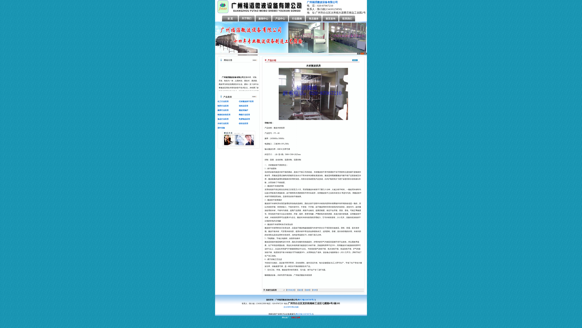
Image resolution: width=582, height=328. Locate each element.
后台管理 (287, 307)
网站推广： (286, 317)
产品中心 (280, 18)
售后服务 (314, 18)
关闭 (315, 290)
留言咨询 (330, 18)
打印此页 (290, 290)
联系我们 (347, 18)
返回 (300, 290)
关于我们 (246, 18)
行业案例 (297, 18)
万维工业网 (295, 317)
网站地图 (295, 307)
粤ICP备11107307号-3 (306, 300)
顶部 (307, 290)
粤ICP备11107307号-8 (304, 314)
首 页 (230, 18)
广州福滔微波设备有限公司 (322, 2)
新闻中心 (263, 18)
